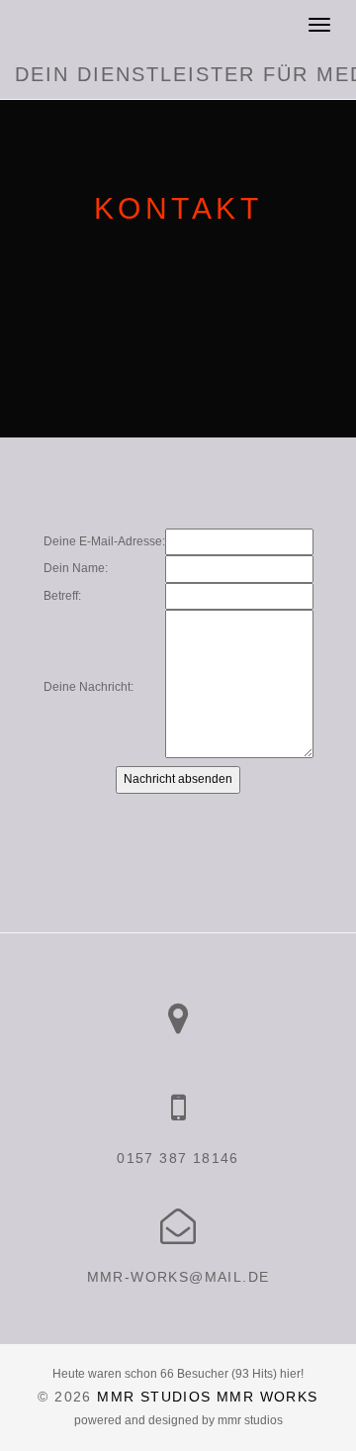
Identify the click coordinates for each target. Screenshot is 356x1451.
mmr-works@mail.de (178, 1277)
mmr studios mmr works (207, 1396)
